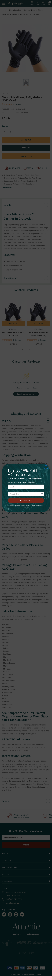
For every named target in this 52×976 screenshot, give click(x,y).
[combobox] (25, 494)
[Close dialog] (46, 467)
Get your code (26, 501)
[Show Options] (42, 494)
